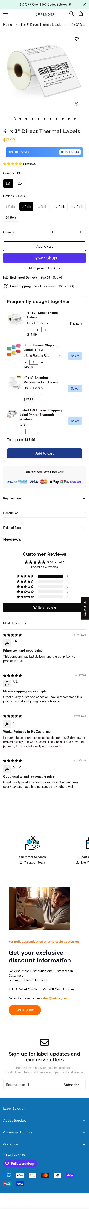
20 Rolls (11, 217)
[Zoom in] (76, 104)
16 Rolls (77, 206)
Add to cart (44, 453)
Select (75, 356)
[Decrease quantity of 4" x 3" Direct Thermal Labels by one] (24, 232)
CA (20, 183)
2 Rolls (26, 206)
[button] (81, 14)
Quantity (9, 232)
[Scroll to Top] (81, 1186)
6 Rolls (42, 206)
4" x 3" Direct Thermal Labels (40, 24)
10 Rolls (59, 206)
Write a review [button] (44, 607)
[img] (12, 635)
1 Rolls (10, 206)
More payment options (44, 268)
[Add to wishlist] (76, 39)
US (8, 183)
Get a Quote (25, 1010)
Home (7, 24)
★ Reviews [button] (85, 608)
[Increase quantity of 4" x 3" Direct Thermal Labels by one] (81, 232)
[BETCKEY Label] (44, 14)
